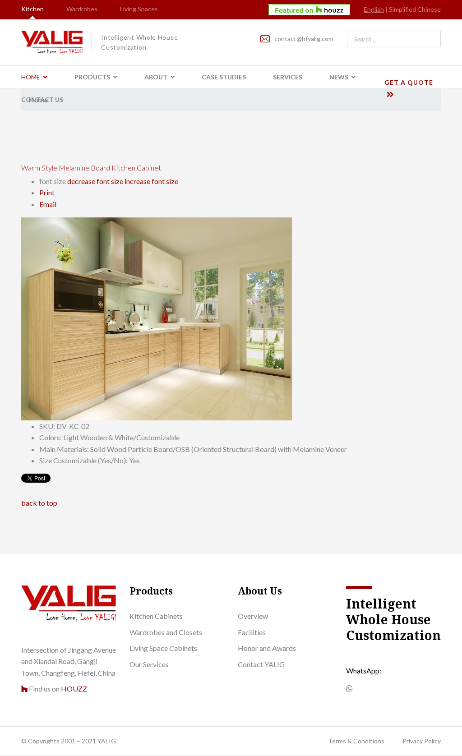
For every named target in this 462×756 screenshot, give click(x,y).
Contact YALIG (261, 664)
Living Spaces (139, 9)
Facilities (252, 632)
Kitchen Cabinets (156, 616)
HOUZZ (74, 688)
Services (287, 77)
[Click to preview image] (231, 318)
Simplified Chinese (415, 9)
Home (30, 77)
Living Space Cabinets (163, 648)
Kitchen (32, 9)
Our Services (149, 664)
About (155, 77)
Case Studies (224, 77)
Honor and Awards (267, 648)
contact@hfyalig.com (303, 38)
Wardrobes (81, 9)
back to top (39, 502)
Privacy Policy (421, 741)
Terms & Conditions (356, 741)
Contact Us (42, 99)
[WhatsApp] (349, 688)
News (338, 77)
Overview (253, 616)
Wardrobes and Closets (165, 632)
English (374, 9)
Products (92, 77)
